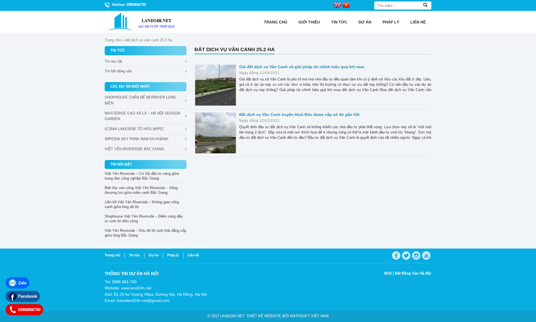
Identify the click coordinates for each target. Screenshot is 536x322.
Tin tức (339, 22)
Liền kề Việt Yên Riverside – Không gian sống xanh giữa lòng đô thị (142, 204)
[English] (337, 5)
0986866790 (29, 309)
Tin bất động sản (118, 71)
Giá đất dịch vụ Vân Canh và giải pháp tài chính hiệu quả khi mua (301, 67)
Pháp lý (390, 22)
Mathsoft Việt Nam (309, 316)
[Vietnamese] (346, 5)
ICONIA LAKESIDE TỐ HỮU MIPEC (134, 129)
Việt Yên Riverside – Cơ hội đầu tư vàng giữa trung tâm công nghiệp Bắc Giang (142, 175)
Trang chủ (275, 22)
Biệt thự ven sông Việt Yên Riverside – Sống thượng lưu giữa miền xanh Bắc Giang (141, 190)
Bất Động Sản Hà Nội (413, 273)
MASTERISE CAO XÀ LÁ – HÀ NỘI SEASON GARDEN (142, 116)
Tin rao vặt (113, 61)
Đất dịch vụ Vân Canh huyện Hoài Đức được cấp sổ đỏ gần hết (299, 114)
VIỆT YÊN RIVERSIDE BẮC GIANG (134, 149)
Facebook (27, 296)
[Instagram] (416, 255)
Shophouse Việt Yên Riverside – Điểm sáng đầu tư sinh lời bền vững (144, 218)
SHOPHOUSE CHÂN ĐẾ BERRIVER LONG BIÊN (140, 100)
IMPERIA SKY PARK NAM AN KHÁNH (136, 139)
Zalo (22, 282)
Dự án (364, 22)
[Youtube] (426, 255)
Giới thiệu (309, 22)
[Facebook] (396, 255)
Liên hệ (418, 22)
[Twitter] (406, 255)
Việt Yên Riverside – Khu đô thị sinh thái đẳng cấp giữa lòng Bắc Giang (145, 232)
